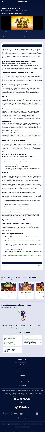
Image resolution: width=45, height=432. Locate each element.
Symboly (22, 364)
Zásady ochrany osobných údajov (22, 381)
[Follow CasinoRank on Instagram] (18, 399)
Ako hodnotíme (22, 385)
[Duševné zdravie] (20, 418)
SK (21, 402)
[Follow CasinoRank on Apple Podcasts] (29, 399)
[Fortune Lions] (8, 290)
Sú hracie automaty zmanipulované (22, 362)
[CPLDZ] (26, 413)
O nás (22, 379)
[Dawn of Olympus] (26, 290)
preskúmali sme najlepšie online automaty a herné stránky (22, 255)
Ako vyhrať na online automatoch (22, 369)
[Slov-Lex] (14, 413)
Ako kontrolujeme (22, 383)
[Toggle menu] (2, 1)
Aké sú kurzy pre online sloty (22, 367)
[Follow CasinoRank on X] (21, 399)
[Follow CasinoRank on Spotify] (26, 399)
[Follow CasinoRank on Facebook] (15, 399)
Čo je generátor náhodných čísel (22, 371)
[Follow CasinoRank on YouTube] (23, 399)
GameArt (26, 142)
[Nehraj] (39, 413)
